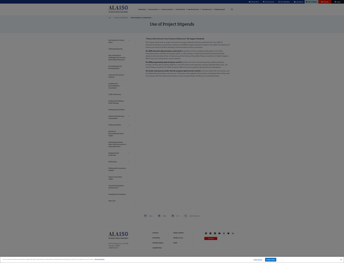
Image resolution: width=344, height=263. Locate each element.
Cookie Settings (258, 259)
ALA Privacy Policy (99, 259)
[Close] (341, 260)
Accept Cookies (270, 259)
